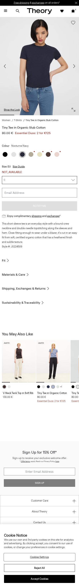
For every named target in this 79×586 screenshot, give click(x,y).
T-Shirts (18, 120)
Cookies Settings (39, 557)
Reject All (39, 568)
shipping (37, 216)
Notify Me (39, 205)
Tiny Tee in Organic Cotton (52, 393)
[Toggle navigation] (5, 11)
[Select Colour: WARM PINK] (57, 154)
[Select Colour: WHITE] (14, 154)
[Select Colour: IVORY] (10, 386)
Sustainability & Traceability (21, 302)
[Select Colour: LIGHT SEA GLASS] (58, 386)
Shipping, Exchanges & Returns (24, 288)
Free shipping (21, 2)
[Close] (76, 3)
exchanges (38, 2)
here (57, 461)
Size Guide (19, 166)
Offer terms (25, 461)
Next (73, 66)
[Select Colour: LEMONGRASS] (39, 154)
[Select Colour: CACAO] (5, 386)
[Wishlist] (61, 11)
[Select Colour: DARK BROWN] (48, 154)
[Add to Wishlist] (72, 24)
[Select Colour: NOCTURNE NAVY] (22, 154)
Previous (6, 66)
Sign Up (39, 483)
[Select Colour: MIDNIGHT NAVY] (49, 386)
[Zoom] (72, 108)
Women (6, 120)
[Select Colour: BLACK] (5, 154)
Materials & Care (13, 274)
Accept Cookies (39, 578)
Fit (3, 260)
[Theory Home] (39, 11)
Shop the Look (12, 109)
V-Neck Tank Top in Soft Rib (18, 393)
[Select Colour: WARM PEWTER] (31, 154)
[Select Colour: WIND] (54, 386)
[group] (19, 361)
